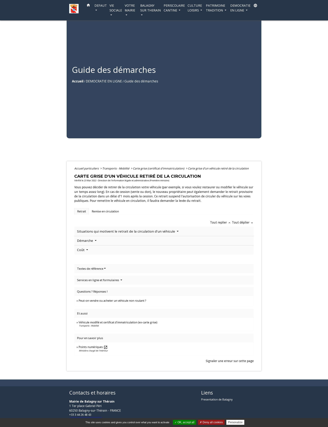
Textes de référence (90, 269)
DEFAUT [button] (100, 5)
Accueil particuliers (86, 168)
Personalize (235, 422)
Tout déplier (243, 222)
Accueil (77, 81)
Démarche (85, 240)
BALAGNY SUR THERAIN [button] (150, 7)
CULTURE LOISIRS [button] (195, 7)
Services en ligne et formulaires (98, 280)
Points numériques (93, 347)
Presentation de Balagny (217, 399)
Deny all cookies (212, 422)
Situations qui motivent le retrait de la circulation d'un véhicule (126, 231)
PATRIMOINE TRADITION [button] (215, 7)
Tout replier (220, 222)
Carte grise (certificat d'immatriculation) (159, 168)
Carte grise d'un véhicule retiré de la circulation (218, 168)
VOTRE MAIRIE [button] (130, 7)
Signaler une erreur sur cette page (230, 361)
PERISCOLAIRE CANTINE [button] (174, 7)
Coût (81, 250)
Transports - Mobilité (116, 168)
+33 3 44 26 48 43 (80, 415)
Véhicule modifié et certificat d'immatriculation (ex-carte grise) (118, 322)
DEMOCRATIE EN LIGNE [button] (240, 7)
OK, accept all (185, 422)
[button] (88, 6)
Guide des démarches (141, 81)
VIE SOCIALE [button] (116, 7)
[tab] (81, 211)
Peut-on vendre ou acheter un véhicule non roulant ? (112, 301)
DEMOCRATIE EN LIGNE (104, 81)
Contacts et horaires (92, 393)
